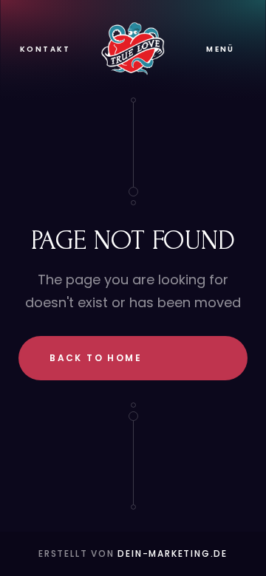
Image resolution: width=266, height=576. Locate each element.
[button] (220, 49)
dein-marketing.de (172, 553)
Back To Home (96, 358)
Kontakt (45, 49)
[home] (133, 49)
